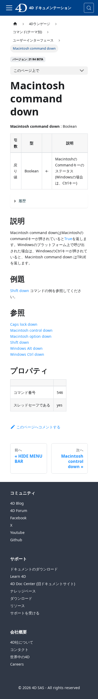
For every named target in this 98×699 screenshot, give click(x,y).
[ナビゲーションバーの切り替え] (9, 8)
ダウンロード (21, 598)
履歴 (22, 200)
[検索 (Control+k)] (89, 8)
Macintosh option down (30, 336)
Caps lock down (23, 324)
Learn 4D (18, 576)
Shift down (19, 290)
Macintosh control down (31, 330)
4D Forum (18, 510)
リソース (17, 605)
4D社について (21, 642)
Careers (17, 664)
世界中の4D (20, 656)
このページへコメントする (38, 426)
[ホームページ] (15, 24)
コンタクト (19, 649)
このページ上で (26, 70)
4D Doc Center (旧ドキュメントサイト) (42, 583)
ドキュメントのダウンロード (34, 569)
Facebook (18, 517)
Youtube (17, 532)
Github (16, 539)
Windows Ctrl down (27, 354)
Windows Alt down (26, 348)
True (68, 238)
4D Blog (17, 503)
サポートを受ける (24, 612)
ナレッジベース (23, 591)
